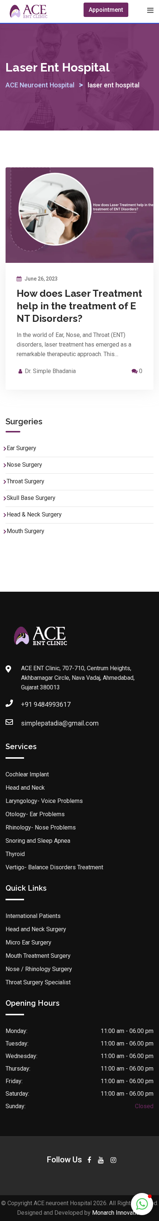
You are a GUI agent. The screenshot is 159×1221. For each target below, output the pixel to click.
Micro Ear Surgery (28, 942)
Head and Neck (25, 787)
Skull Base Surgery (31, 497)
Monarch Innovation (117, 1212)
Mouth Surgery (25, 531)
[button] (142, 1204)
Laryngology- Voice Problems (44, 800)
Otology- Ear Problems (35, 814)
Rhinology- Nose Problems (41, 827)
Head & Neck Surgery (34, 514)
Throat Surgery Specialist (38, 982)
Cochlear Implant (27, 774)
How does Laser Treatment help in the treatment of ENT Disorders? (79, 306)
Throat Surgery (25, 481)
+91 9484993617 (46, 704)
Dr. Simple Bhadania (50, 371)
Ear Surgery (21, 448)
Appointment (106, 9)
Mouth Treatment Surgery (38, 955)
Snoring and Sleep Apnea (38, 840)
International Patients (33, 915)
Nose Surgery (24, 464)
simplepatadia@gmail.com (60, 723)
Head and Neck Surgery (36, 929)
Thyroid (15, 854)
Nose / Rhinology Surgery (39, 969)
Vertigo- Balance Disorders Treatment (54, 867)
